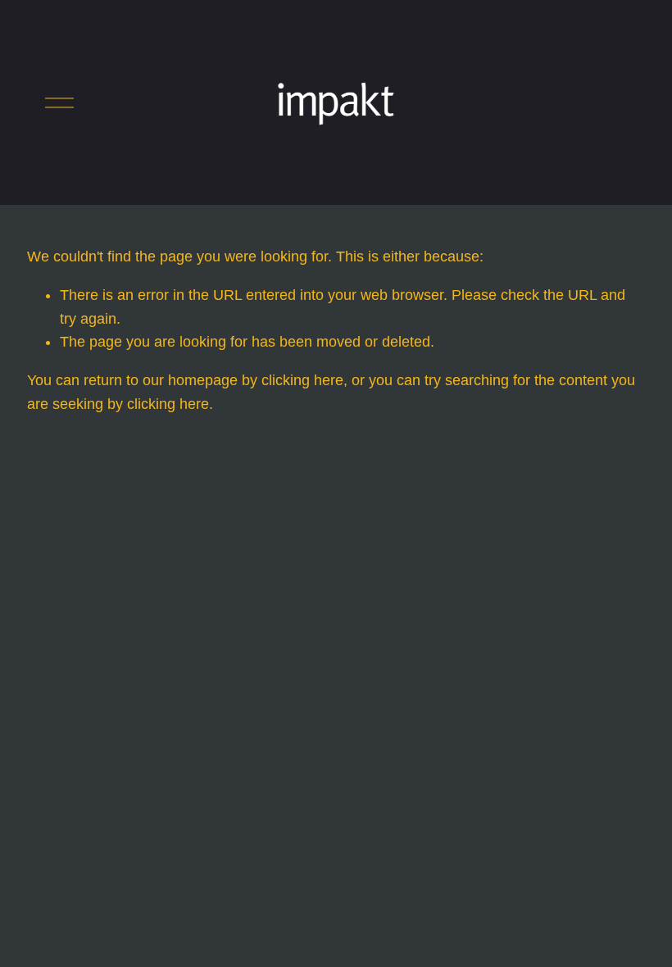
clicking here (302, 380)
